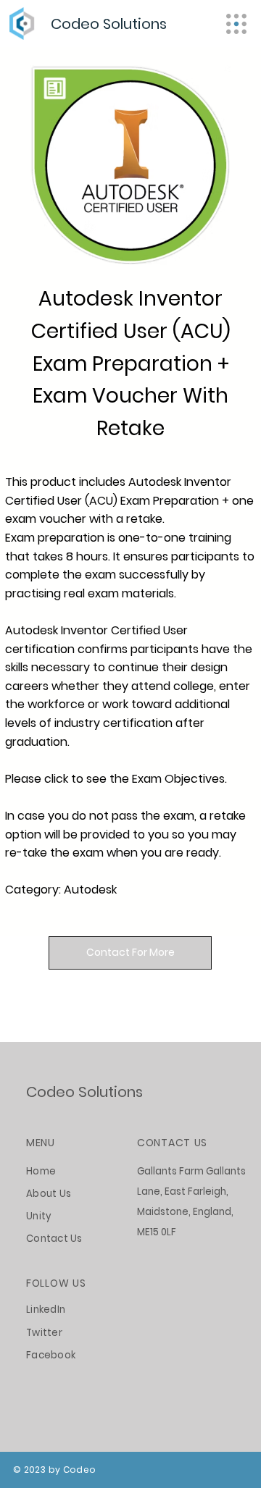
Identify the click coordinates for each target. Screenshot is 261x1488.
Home (41, 1171)
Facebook (50, 1355)
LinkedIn (45, 1309)
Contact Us (54, 1238)
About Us (48, 1194)
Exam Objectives (178, 778)
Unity (38, 1216)
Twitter (44, 1333)
